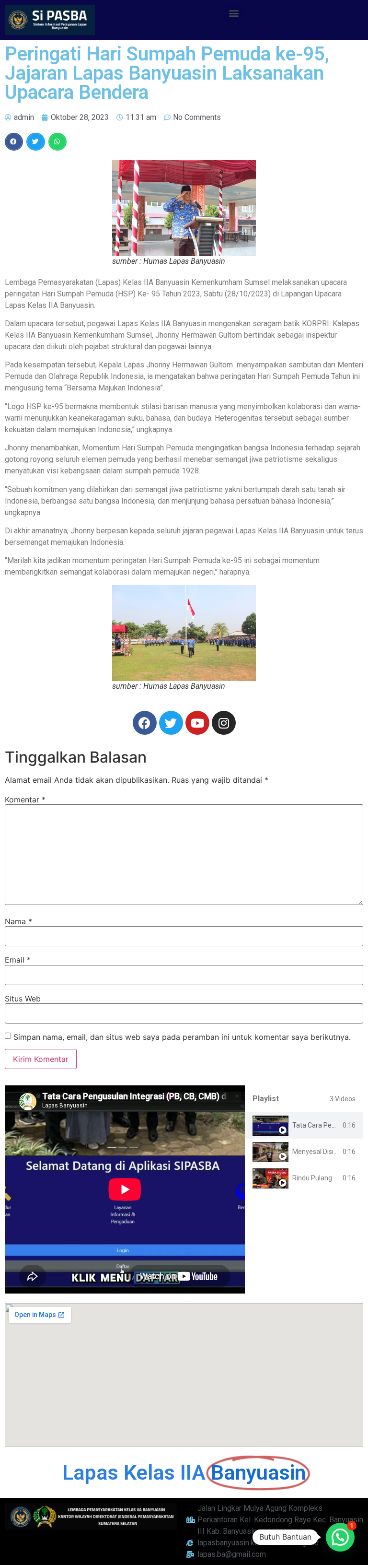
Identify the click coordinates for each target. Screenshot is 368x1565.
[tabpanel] (125, 1189)
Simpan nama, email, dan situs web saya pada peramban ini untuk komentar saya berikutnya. (182, 1037)
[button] (234, 13)
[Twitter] (171, 723)
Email (18, 960)
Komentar (25, 799)
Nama (18, 921)
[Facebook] (145, 723)
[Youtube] (197, 723)
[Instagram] (224, 723)
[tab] (304, 1125)
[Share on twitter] (35, 142)
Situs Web (23, 998)
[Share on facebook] (14, 142)
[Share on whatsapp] (57, 142)
